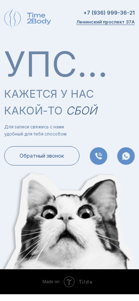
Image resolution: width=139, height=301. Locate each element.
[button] (41, 156)
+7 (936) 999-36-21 (109, 13)
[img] (126, 156)
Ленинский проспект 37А (105, 22)
